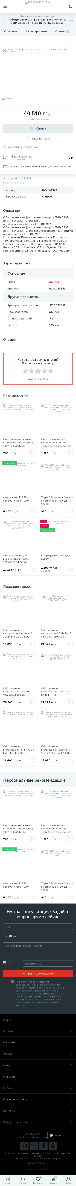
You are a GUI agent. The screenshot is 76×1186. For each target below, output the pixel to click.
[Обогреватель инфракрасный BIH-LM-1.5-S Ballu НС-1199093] (57, 610)
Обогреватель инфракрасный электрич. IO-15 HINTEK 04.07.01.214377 (55, 693)
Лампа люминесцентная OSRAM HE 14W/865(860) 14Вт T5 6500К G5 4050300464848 (18, 444)
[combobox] (9, 936)
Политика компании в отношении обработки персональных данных (38, 1154)
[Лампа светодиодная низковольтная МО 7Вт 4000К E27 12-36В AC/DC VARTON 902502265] (57, 419)
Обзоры (8, 1088)
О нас (7, 1065)
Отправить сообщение (38, 973)
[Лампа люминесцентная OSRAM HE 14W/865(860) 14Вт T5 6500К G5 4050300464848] (19, 419)
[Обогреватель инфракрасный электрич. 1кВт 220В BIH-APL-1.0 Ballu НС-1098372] (57, 727)
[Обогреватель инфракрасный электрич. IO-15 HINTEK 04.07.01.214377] (57, 668)
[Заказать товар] (32, 453)
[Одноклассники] (53, 1146)
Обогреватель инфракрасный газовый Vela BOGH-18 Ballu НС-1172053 (16, 693)
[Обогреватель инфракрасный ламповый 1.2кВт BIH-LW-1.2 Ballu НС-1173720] (19, 610)
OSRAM (54, 282)
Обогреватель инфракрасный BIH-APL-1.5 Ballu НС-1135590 (18, 750)
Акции (7, 1019)
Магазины (9, 1042)
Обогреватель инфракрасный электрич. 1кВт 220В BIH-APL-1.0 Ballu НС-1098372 (56, 751)
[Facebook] (43, 1146)
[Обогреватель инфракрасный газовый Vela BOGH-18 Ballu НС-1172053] (19, 668)
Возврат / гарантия (15, 1122)
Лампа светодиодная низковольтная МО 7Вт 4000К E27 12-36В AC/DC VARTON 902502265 (56, 444)
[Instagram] (24, 1146)
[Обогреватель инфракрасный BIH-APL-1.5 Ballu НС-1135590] (19, 727)
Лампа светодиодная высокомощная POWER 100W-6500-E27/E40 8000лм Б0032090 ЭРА (16, 560)
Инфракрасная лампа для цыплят (55, 557)
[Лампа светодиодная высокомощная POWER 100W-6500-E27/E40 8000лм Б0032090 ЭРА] (19, 536)
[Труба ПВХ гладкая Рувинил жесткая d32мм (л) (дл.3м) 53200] (57, 478)
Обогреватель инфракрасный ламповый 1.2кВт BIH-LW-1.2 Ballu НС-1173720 (18, 635)
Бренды (8, 1031)
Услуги (7, 1053)
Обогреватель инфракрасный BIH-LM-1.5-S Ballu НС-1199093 (56, 633)
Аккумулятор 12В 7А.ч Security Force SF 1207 (16, 499)
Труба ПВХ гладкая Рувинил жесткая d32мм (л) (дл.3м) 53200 (57, 501)
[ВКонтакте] (34, 1146)
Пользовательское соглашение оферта (38, 1158)
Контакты (9, 1110)
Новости (9, 1076)
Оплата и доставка (15, 1099)
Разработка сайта (35, 1163)
